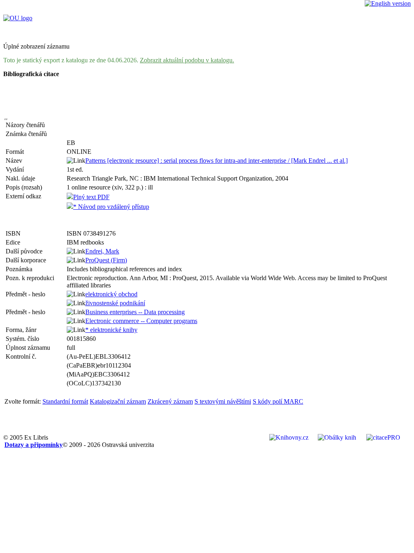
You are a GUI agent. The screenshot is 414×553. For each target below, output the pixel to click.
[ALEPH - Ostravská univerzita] (17, 18)
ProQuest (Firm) (106, 260)
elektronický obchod (111, 294)
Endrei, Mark (102, 251)
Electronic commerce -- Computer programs (141, 320)
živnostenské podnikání (115, 303)
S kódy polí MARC (278, 401)
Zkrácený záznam (170, 401)
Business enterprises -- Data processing (135, 311)
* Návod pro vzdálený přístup (111, 206)
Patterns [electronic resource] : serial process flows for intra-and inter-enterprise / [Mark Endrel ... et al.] (216, 160)
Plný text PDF (91, 197)
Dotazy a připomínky (33, 444)
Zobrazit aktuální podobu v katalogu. (187, 60)
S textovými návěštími (222, 401)
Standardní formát (65, 401)
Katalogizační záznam (118, 401)
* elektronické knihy (111, 329)
